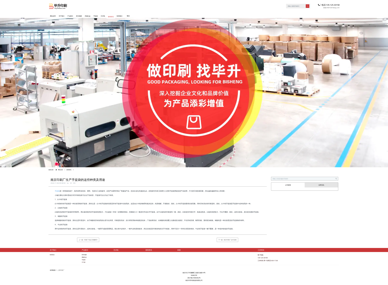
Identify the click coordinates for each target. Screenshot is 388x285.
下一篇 (227, 240)
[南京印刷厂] (58, 6)
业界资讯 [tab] (321, 185)
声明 (196, 275)
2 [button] (195, 166)
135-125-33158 (263, 258)
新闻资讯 (68, 170)
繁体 (128, 16)
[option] (194, 91)
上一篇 (88, 240)
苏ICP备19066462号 (194, 278)
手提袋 (57, 191)
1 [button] (193, 166)
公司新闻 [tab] (288, 185)
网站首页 (53, 16)
